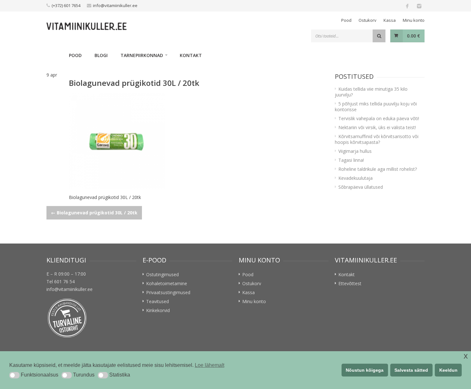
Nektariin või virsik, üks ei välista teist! (377, 127)
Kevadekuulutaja (355, 178)
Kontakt (191, 55)
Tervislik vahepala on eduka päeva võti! (378, 118)
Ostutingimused (162, 274)
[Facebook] (407, 6)
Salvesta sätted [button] (411, 370)
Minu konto (414, 20)
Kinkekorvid (158, 310)
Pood (346, 20)
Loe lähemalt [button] (209, 365)
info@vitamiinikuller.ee (115, 5)
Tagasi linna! (351, 160)
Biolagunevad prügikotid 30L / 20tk (94, 213)
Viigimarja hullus (355, 151)
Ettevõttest (349, 283)
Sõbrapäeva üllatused (360, 187)
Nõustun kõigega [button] (365, 370)
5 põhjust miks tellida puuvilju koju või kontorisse (376, 106)
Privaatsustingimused (168, 292)
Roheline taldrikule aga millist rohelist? (377, 169)
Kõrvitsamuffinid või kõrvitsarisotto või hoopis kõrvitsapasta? (376, 139)
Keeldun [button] (448, 370)
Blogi (101, 55)
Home (54, 55)
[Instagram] (419, 6)
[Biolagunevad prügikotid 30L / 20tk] (195, 141)
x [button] (466, 356)
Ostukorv (367, 20)
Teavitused (157, 301)
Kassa (390, 20)
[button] (14, 375)
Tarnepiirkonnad (141, 55)
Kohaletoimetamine (166, 283)
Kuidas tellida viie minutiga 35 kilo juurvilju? (371, 92)
